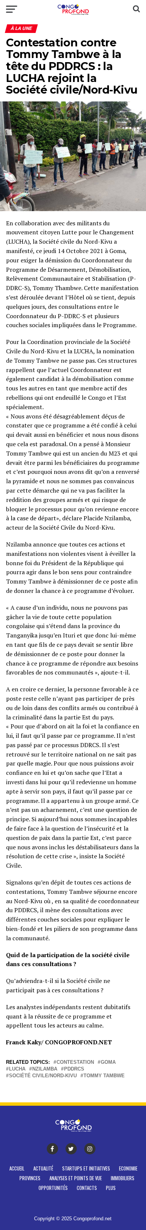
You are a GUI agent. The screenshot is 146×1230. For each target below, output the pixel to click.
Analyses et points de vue (75, 1178)
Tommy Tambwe (104, 1076)
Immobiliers (122, 1178)
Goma (108, 1062)
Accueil (16, 1168)
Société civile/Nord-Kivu (43, 1076)
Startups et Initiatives (86, 1168)
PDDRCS (74, 1069)
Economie (128, 1168)
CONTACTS (87, 1187)
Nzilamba (44, 1069)
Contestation (75, 1062)
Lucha (17, 1069)
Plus (111, 1187)
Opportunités (53, 1187)
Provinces (29, 1178)
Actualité (43, 1168)
